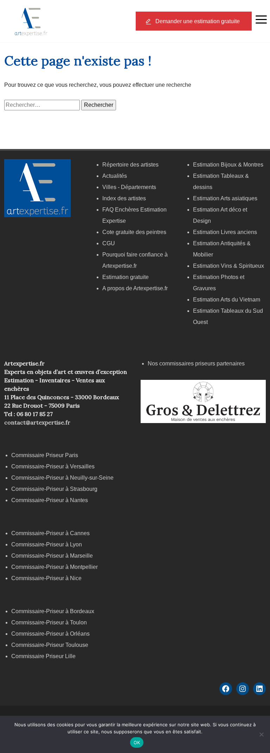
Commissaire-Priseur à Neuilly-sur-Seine (62, 478)
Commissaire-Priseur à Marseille (52, 556)
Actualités (114, 176)
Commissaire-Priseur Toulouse (49, 645)
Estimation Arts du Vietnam (226, 300)
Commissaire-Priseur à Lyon (46, 544)
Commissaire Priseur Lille (43, 656)
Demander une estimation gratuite (197, 21)
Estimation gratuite (125, 277)
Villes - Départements (129, 187)
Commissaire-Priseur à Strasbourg (55, 489)
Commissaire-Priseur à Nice (46, 578)
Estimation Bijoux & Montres (228, 165)
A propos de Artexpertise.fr (135, 288)
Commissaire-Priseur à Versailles (53, 466)
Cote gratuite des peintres (134, 232)
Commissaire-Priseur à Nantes (49, 500)
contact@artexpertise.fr (37, 422)
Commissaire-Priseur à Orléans (50, 634)
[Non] (261, 734)
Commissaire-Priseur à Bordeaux (52, 611)
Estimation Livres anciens (225, 232)
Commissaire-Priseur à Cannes (51, 533)
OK (137, 742)
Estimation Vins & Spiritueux (228, 266)
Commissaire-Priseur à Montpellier (54, 567)
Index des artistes (124, 198)
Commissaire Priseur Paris (44, 455)
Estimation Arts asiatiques (225, 198)
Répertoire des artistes (130, 165)
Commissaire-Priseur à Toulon (49, 622)
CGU (108, 243)
